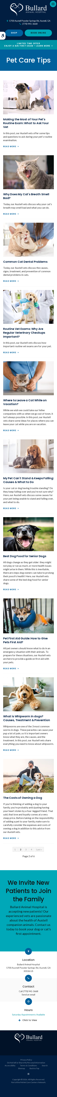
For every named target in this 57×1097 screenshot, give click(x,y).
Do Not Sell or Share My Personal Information (26, 1062)
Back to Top (34, 1068)
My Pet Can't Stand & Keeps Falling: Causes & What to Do (28, 480)
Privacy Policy (26, 1060)
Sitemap (21, 1068)
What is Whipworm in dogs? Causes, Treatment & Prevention (26, 718)
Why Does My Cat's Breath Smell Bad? (26, 196)
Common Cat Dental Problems (25, 262)
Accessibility (10, 1065)
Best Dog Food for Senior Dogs (24, 556)
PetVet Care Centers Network (32, 1082)
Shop (14, 32)
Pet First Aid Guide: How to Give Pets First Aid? (25, 640)
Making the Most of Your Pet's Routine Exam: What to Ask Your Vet (26, 123)
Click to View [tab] (29, 1020)
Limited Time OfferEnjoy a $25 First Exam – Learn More (27, 44)
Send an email (28, 994)
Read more (9, 146)
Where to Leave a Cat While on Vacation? (25, 402)
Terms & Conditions (28, 1065)
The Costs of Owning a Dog (22, 798)
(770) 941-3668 (30, 24)
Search (45, 1065)
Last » (39, 849)
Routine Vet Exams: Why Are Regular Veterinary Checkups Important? (24, 333)
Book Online (38, 32)
